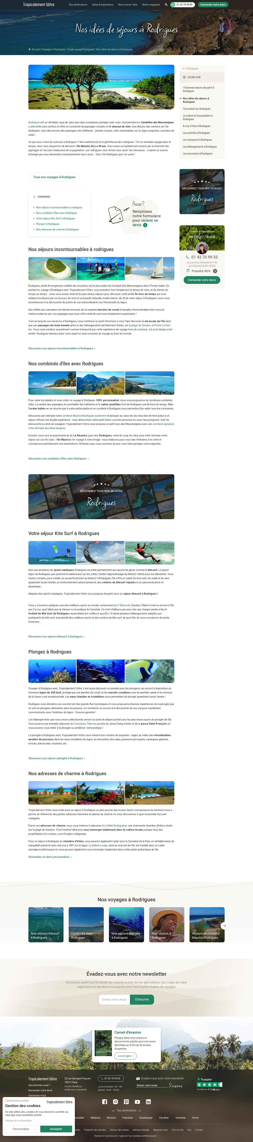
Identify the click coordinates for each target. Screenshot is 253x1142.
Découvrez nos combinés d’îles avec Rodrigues (57, 458)
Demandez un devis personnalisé (49, 856)
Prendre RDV (201, 271)
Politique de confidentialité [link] (18, 1120)
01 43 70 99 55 (204, 257)
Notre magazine (151, 4)
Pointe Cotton (162, 325)
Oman (195, 1117)
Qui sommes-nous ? (39, 1085)
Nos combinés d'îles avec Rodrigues (56, 212)
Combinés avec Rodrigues (82, 935)
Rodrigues (192, 68)
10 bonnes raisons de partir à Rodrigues (198, 89)
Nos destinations (78, 4)
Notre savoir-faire (127, 4)
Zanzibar (164, 1117)
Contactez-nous (37, 1095)
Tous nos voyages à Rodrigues (54, 177)
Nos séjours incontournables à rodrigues (59, 207)
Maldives (95, 1117)
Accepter (56, 1129)
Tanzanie (180, 1117)
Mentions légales (141, 1130)
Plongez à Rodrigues (47, 224)
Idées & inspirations (102, 4)
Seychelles (78, 1117)
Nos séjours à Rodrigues (161, 935)
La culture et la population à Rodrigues (198, 117)
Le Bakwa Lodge (98, 845)
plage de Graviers (141, 325)
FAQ (189, 1130)
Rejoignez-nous (160, 1130)
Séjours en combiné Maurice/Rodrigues (206, 935)
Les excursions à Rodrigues (197, 153)
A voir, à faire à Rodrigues (196, 126)
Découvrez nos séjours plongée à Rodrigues (56, 758)
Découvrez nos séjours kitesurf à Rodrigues (55, 636)
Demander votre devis (202, 280)
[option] (46, 925)
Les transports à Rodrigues (197, 139)
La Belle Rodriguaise (115, 825)
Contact (199, 1130)
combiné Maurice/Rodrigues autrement (84, 415)
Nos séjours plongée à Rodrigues (126, 935)
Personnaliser (21, 1129)
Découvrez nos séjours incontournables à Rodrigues (61, 348)
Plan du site (177, 1130)
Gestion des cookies (119, 1130)
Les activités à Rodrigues (196, 133)
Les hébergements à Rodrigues (200, 146)
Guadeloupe (145, 1117)
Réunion (111, 1117)
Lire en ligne (124, 1056)
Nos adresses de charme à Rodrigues (57, 229)
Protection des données (95, 1130)
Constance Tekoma (85, 723)
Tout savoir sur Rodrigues (196, 108)
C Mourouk (123, 605)
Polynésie (127, 1117)
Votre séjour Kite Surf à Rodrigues (55, 218)
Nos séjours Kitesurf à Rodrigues (45, 935)
